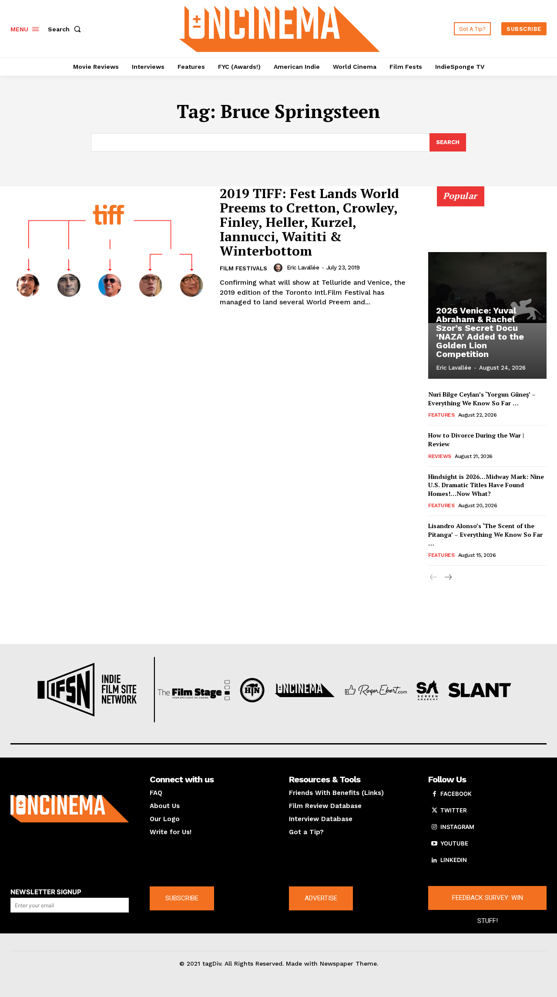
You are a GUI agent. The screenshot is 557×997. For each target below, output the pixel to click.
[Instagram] (434, 827)
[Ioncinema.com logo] (69, 808)
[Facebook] (434, 794)
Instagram (457, 826)
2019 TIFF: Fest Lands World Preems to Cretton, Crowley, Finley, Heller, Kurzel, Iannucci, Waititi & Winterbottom (309, 222)
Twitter (453, 810)
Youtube (454, 843)
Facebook (456, 793)
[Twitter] (434, 811)
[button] (66, 29)
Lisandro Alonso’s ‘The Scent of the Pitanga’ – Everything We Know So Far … (485, 534)
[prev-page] (433, 577)
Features (441, 415)
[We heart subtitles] (279, 27)
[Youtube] (434, 844)
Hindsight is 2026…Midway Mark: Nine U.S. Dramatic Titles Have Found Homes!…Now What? (486, 485)
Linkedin (453, 859)
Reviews (439, 456)
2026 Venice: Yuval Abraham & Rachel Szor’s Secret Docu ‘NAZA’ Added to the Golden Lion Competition (480, 332)
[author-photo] (279, 267)
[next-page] (447, 577)
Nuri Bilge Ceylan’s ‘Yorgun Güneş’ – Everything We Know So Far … (482, 398)
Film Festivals (243, 268)
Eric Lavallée (303, 267)
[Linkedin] (434, 860)
